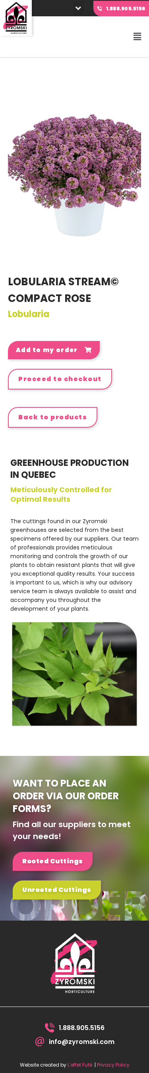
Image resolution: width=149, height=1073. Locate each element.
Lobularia (28, 314)
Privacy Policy (113, 1064)
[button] (78, 8)
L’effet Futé (80, 1064)
